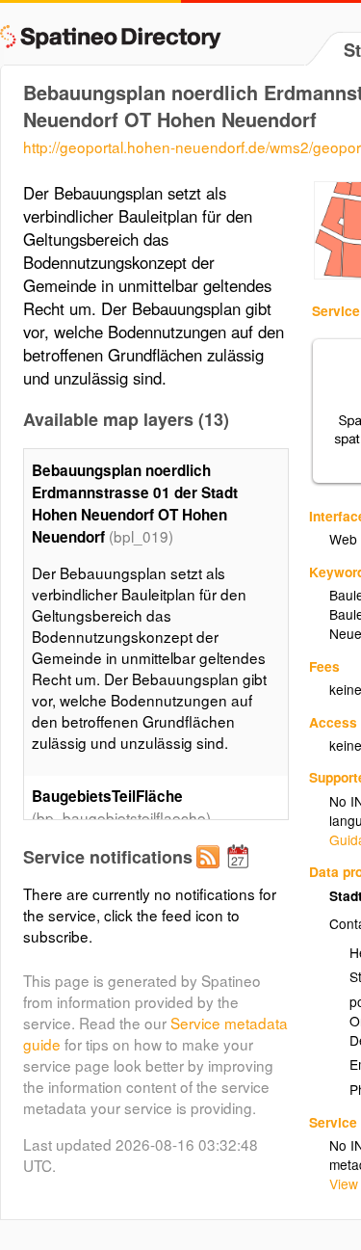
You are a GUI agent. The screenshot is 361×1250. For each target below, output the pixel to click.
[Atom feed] (210, 872)
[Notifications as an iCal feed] (240, 872)
